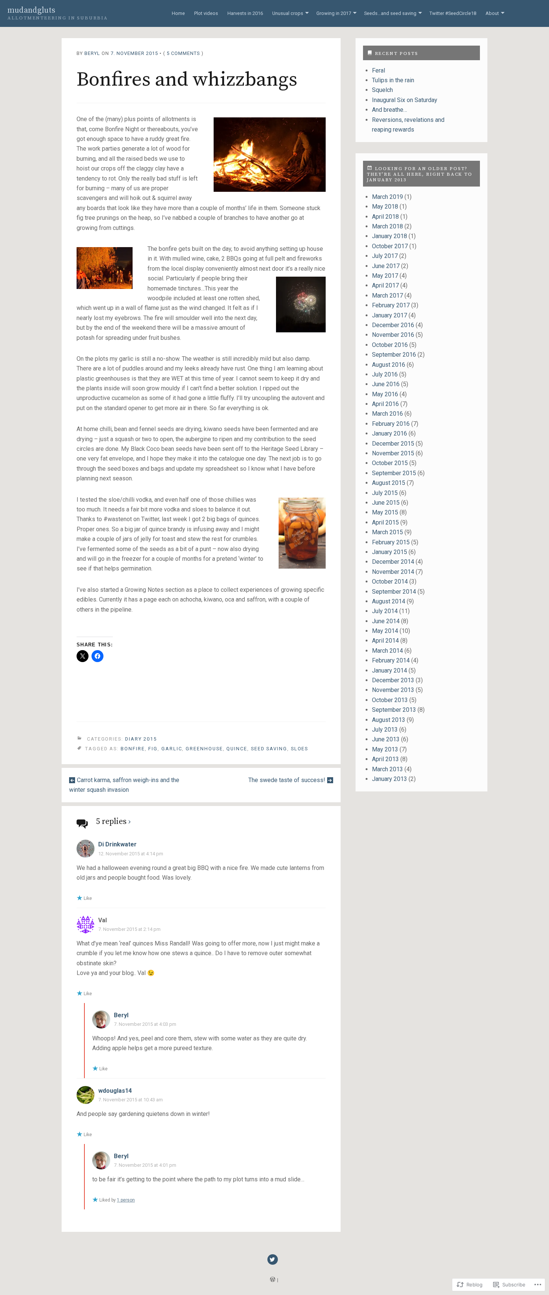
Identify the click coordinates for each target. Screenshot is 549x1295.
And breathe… (389, 109)
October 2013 (390, 700)
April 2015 (385, 522)
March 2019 (387, 196)
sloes (299, 748)
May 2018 (385, 206)
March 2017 (387, 295)
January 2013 (389, 778)
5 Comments (183, 53)
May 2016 (385, 394)
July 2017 (385, 255)
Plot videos (206, 13)
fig (153, 748)
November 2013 (393, 689)
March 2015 (387, 532)
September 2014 (394, 591)
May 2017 (385, 275)
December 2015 (393, 443)
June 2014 (386, 621)
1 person (126, 1200)
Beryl (92, 53)
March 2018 (387, 226)
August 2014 (388, 601)
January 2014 (389, 670)
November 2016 (393, 334)
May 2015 (385, 512)
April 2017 (385, 285)
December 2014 (393, 561)
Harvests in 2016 (245, 13)
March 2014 (387, 650)
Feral (378, 70)
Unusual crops (287, 13)
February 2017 (391, 305)
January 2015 (389, 552)
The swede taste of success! (286, 780)
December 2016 (393, 325)
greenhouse (204, 748)
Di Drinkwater (117, 844)
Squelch (382, 89)
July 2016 (385, 374)
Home (178, 13)
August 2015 (388, 482)
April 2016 (385, 403)
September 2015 (394, 473)
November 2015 (393, 453)
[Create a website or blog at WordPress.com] (272, 1280)
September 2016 (394, 354)
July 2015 (385, 492)
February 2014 (391, 660)
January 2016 (389, 433)
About (492, 13)
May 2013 (385, 749)
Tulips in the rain (393, 80)
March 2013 (387, 769)
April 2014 (385, 640)
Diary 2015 (141, 739)
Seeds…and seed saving (390, 13)
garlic (171, 748)
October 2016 (390, 344)
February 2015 (391, 542)
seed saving (269, 748)
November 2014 (393, 571)
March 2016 (387, 413)
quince (236, 748)
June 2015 (386, 502)
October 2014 (390, 581)
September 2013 (394, 709)
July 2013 (385, 729)
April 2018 (385, 216)
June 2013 (386, 739)
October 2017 (390, 246)
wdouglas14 (115, 1090)
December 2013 (393, 680)
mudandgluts (31, 10)
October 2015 (390, 463)
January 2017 (389, 315)
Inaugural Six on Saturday (404, 100)
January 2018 (389, 236)
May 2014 (385, 630)
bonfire (133, 748)
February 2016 (391, 423)
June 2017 (386, 266)
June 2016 (386, 384)
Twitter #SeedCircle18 (452, 13)
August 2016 (388, 364)
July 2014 (385, 611)
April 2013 (385, 759)
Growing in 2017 (333, 13)
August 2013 (388, 719)
